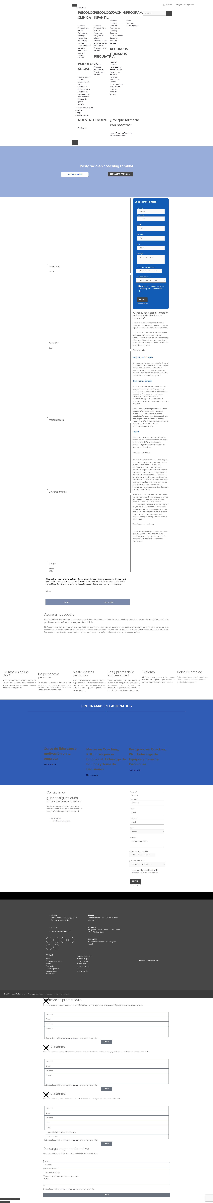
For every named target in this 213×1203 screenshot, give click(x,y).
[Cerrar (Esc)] (17, 1199)
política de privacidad (70, 1038)
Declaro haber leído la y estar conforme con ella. (71, 1038)
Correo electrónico (50, 1169)
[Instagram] (64, 940)
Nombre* (140, 208)
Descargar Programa (120, 174)
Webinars (80, 110)
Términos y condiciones (61, 994)
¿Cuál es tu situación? (143, 277)
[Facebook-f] (56, 940)
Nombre (46, 1161)
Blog (78, 113)
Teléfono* (140, 234)
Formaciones (81, 8)
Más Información (50, 764)
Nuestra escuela (82, 115)
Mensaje (140, 254)
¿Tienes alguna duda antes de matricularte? (64, 799)
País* (138, 244)
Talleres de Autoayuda (85, 108)
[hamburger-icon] (74, 5)
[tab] (65, 602)
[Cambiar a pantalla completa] (7, 1199)
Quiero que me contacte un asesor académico (62, 1176)
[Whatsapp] (49, 940)
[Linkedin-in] (56, 947)
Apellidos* (140, 215)
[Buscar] (169, 13)
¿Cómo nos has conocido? (145, 267)
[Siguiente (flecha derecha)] (7, 1202)
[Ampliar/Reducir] (2, 1199)
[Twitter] (71, 940)
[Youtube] (49, 947)
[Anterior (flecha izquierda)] (2, 1202)
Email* (139, 225)
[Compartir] (12, 1199)
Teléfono (46, 1179)
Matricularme (75, 174)
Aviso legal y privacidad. (44, 994)
